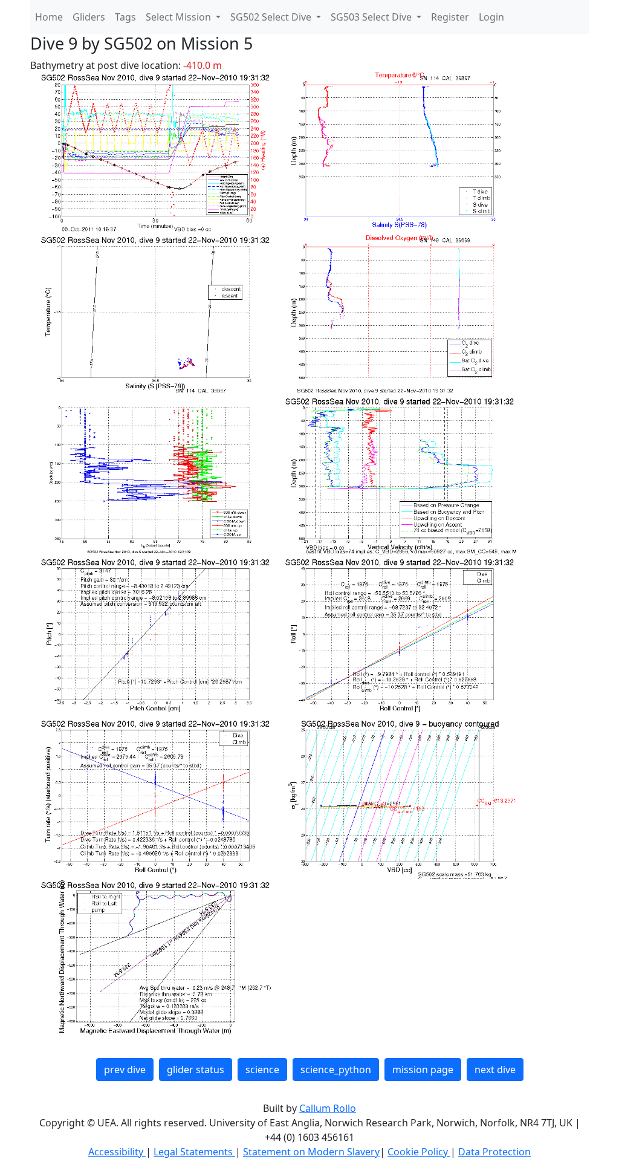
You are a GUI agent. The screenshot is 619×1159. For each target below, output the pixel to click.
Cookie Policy (418, 1151)
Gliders (89, 17)
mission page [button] (422, 1069)
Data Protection (494, 1151)
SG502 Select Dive (272, 17)
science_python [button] (335, 1069)
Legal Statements (194, 1151)
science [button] (262, 1069)
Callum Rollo (327, 1108)
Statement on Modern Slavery (311, 1151)
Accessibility (117, 1151)
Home (49, 17)
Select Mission (179, 17)
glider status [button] (195, 1069)
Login (491, 17)
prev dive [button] (125, 1069)
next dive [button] (495, 1069)
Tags (125, 17)
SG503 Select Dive (372, 17)
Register (450, 17)
